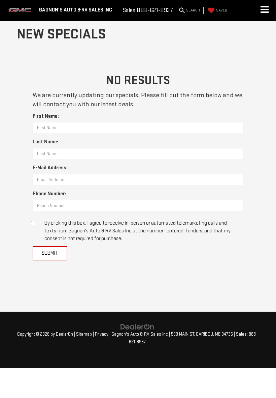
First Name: (46, 116)
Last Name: (45, 142)
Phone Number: (49, 194)
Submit (50, 253)
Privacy (101, 334)
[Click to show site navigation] (264, 10)
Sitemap (84, 334)
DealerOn (64, 334)
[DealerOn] (137, 326)
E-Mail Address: (50, 168)
